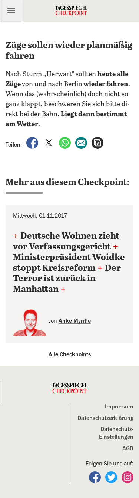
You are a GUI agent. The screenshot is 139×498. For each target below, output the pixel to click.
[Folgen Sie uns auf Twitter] (112, 477)
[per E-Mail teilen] (82, 142)
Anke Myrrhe (75, 321)
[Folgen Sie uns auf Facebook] (95, 477)
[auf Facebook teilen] (33, 142)
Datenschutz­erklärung (105, 418)
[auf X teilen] (49, 142)
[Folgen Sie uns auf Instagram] (127, 477)
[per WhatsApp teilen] (65, 142)
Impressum (119, 407)
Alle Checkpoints (70, 354)
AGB (127, 448)
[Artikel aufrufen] (97, 142)
